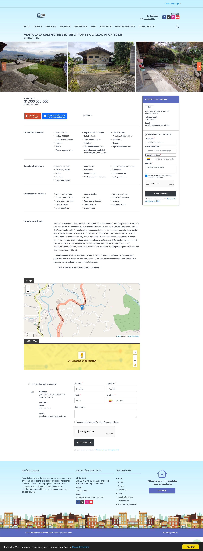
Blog (93, 26)
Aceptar (191, 546)
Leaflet (118, 336)
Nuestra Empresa (125, 26)
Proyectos (80, 26)
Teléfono (111, 395)
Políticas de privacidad (127, 504)
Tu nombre (149, 138)
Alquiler (51, 26)
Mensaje (148, 163)
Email (77, 395)
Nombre (78, 383)
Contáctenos (146, 26)
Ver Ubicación (75, 360)
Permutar (65, 26)
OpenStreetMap (133, 336)
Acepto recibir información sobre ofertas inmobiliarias (98, 422)
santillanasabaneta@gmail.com (52, 416)
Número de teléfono (153, 155)
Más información (80, 547)
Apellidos (111, 383)
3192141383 (149, 18)
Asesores (105, 26)
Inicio (27, 26)
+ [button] (28, 287)
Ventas (38, 26)
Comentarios (79, 407)
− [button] (28, 291)
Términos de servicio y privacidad (107, 450)
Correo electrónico (152, 146)
